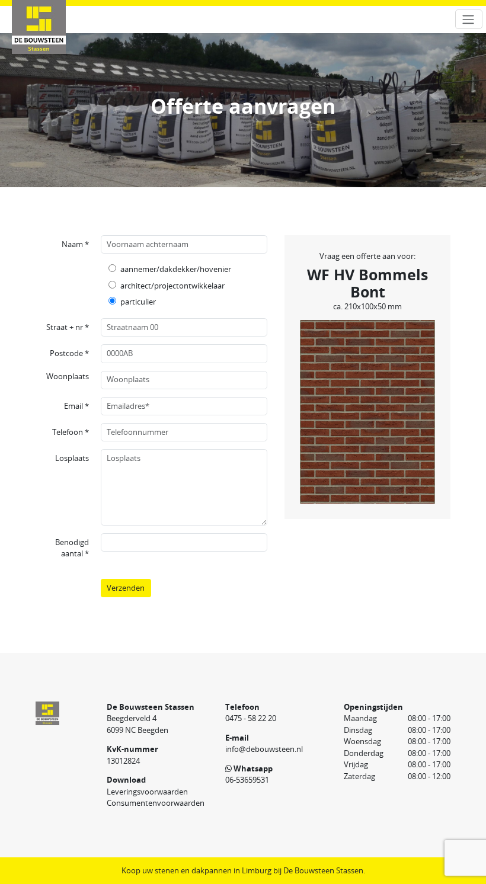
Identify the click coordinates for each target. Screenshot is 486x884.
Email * (76, 406)
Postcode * (69, 353)
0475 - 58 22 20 (250, 718)
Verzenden (126, 587)
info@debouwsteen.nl (264, 749)
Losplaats (72, 458)
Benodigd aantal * (72, 548)
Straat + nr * (67, 327)
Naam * (75, 244)
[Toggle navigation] (468, 19)
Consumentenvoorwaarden (155, 802)
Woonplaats (67, 376)
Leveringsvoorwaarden (147, 791)
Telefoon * (70, 432)
